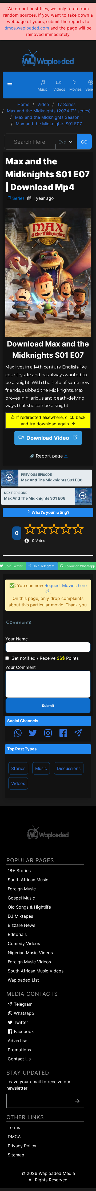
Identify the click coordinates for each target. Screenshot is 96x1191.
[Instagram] (48, 733)
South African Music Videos (35, 971)
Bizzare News (21, 925)
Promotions (19, 1049)
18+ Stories (19, 870)
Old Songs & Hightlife (29, 907)
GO (84, 142)
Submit (48, 705)
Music (41, 768)
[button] (11, 85)
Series (18, 198)
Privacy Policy (22, 1145)
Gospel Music (21, 898)
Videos (18, 783)
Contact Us (19, 1058)
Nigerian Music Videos (30, 952)
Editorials (17, 934)
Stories (18, 768)
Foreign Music (22, 888)
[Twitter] (33, 733)
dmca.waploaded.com (27, 28)
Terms (14, 1127)
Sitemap (16, 1154)
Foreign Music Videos (29, 961)
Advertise (17, 1040)
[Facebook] (63, 733)
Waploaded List (23, 980)
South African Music (28, 879)
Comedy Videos (24, 943)
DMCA (14, 1136)
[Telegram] (78, 733)
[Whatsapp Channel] (18, 733)
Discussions (69, 768)
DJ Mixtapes (20, 916)
